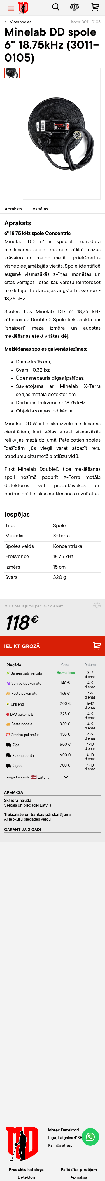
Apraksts (13, 209)
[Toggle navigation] (11, 8)
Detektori (26, 1177)
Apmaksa (79, 1177)
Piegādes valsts (17, 778)
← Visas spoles (17, 22)
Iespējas (40, 209)
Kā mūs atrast (60, 1145)
